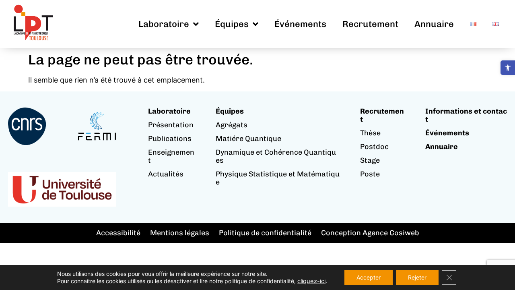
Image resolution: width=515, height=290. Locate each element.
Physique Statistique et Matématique (278, 178)
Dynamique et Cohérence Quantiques (276, 156)
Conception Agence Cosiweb (370, 232)
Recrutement (370, 24)
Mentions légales (179, 232)
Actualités (165, 174)
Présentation (171, 124)
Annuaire (434, 24)
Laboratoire (163, 24)
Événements (300, 24)
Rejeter (417, 277)
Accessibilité (118, 232)
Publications (170, 138)
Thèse (370, 132)
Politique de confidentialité (265, 232)
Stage (370, 160)
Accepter (368, 277)
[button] (508, 67)
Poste (370, 174)
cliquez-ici (311, 281)
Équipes (232, 24)
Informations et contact (466, 115)
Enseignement (171, 156)
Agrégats (231, 124)
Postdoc (374, 146)
